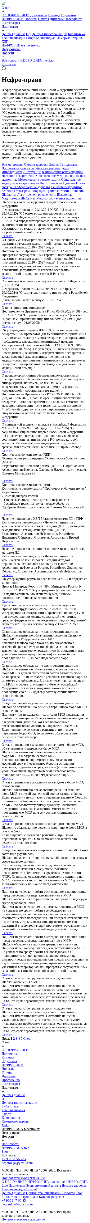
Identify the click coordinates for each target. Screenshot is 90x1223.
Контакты (9, 64)
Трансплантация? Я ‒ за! (19, 1189)
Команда (54, 15)
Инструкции (32, 172)
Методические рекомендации (39, 179)
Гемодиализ (68, 164)
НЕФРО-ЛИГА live (34, 60)
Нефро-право (11, 49)
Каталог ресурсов (51, 1197)
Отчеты (43, 19)
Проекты (30, 19)
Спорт (30, 38)
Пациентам (10, 26)
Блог (51, 60)
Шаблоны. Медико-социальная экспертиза (51, 198)
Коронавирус (45, 38)
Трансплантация (13, 38)
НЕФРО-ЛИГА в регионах (21, 45)
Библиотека (76, 34)
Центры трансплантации (49, 34)
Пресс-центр (73, 19)
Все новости (10, 60)
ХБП (5, 41)
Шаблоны (77, 191)
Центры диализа (13, 34)
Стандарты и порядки (29, 191)
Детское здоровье (74, 1185)
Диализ (54, 164)
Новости (8, 53)
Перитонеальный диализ (57, 183)
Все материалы (12, 164)
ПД (28, 34)
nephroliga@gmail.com (17, 1163)
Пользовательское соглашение (23, 1178)
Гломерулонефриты (69, 38)
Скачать (7, 236)
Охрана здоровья (36, 164)
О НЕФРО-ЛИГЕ (14, 1181)
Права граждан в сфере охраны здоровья (43, 185)
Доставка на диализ (16, 168)
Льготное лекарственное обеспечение (29, 175)
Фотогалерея (11, 22)
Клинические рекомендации (62, 172)
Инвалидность (12, 172)
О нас (6, 7)
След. (27, 1038)
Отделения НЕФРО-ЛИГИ (13, 1063)
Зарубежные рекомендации (50, 168)
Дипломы (57, 19)
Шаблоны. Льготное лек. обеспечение (29, 194)
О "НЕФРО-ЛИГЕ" (16, 15)
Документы (38, 15)
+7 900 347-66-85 (14, 1159)
